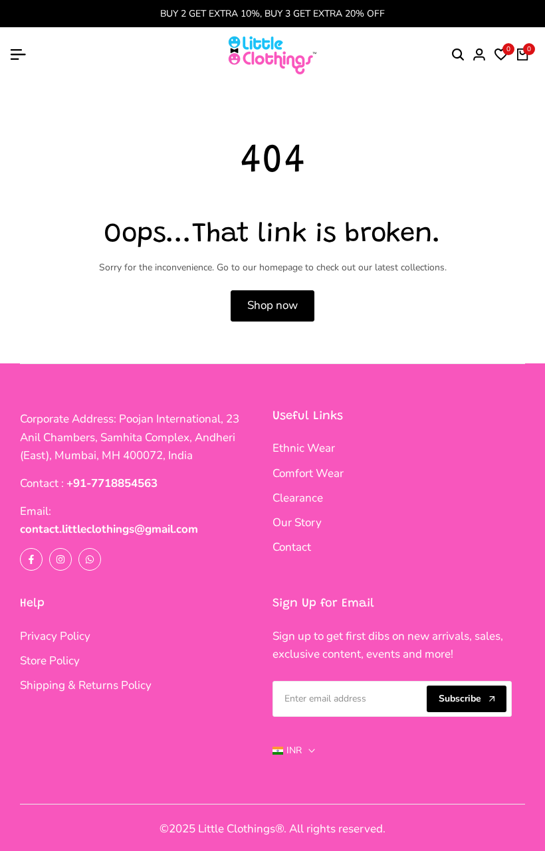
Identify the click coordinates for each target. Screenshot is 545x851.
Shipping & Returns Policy (86, 685)
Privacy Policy (55, 636)
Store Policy (50, 660)
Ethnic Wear (303, 448)
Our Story (297, 522)
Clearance (297, 498)
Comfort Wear (308, 473)
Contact (291, 547)
